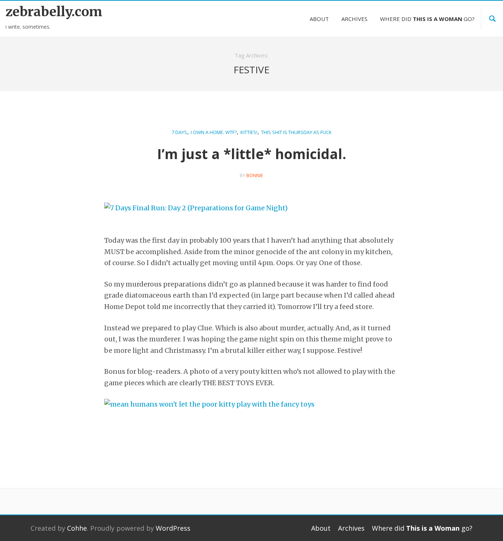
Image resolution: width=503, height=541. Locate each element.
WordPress (173, 528)
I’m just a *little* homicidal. (251, 153)
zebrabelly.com (54, 11)
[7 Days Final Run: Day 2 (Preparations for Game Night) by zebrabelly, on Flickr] (196, 213)
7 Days (179, 132)
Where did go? (427, 18)
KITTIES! (248, 132)
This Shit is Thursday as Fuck (296, 132)
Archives (354, 18)
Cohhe (77, 528)
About (319, 18)
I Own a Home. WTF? (214, 132)
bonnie (254, 175)
